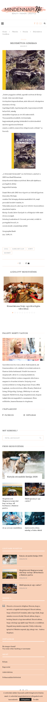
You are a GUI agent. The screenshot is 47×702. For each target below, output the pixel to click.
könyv (30, 249)
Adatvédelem (7, 672)
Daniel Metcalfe (18, 249)
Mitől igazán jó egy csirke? (32, 500)
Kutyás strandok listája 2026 (22, 476)
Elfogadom (25, 699)
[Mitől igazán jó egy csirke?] (35, 489)
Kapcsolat (6, 667)
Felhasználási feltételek (11, 677)
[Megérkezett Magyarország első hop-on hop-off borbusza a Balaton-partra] (12, 489)
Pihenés (15, 32)
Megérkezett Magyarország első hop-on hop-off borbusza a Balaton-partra (10, 503)
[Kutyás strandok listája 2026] (23, 465)
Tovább (36, 699)
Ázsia (6, 249)
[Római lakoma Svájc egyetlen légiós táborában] (23, 290)
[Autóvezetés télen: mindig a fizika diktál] (35, 518)
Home (4, 32)
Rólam (4, 662)
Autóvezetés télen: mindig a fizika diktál (33, 529)
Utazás (25, 32)
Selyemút (7, 253)
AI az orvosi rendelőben (12, 528)
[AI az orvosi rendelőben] (12, 518)
